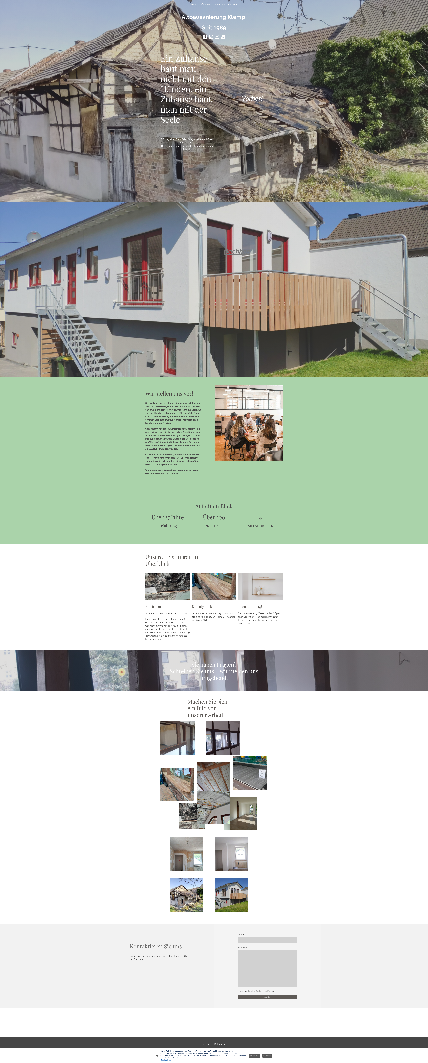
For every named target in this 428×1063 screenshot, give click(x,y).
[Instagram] (211, 37)
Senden (267, 997)
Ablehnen (267, 1056)
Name (241, 934)
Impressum (206, 1044)
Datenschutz (220, 1044)
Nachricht (243, 947)
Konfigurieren (165, 1060)
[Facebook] (205, 37)
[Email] (217, 37)
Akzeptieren (254, 1056)
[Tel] (223, 37)
